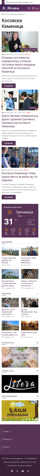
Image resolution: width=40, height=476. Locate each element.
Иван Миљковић (8, 54)
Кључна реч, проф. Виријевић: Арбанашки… (28, 260)
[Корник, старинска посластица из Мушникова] (29, 274)
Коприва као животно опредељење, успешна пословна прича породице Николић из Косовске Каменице (18, 64)
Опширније (8, 86)
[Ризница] (10, 8)
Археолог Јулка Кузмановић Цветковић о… (8, 311)
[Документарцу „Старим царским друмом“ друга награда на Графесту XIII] (10, 274)
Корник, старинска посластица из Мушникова (28, 283)
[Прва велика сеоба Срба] (29, 325)
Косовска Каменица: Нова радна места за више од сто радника (20, 177)
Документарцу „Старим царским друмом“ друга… (9, 283)
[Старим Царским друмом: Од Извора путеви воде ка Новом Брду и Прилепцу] (10, 251)
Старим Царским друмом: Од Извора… (9, 260)
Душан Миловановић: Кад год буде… (29, 311)
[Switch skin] (29, 8)
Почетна (6, 14)
